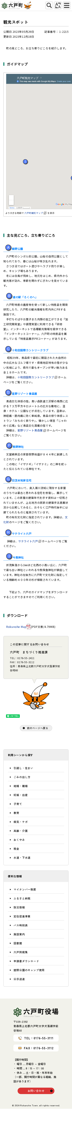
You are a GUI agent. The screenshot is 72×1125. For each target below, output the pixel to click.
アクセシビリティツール (58, 5)
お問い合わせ (36, 1091)
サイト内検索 (49, 5)
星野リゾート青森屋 (30, 430)
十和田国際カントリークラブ (35, 377)
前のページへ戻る (37, 728)
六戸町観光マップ (33, 213)
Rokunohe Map (16, 627)
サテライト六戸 (28, 541)
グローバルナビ (66, 5)
